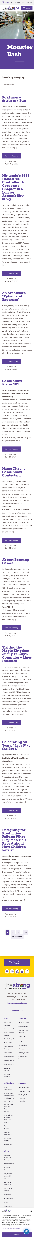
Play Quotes (8, 1206)
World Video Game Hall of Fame (23, 1039)
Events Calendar (9, 1039)
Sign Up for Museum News (17, 962)
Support (22, 1083)
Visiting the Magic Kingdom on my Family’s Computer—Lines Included (17, 654)
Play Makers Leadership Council (8, 1176)
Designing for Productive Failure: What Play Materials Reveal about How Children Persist (14, 840)
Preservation (8, 1144)
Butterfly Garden (24, 1053)
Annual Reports (9, 1198)
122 (26, 932)
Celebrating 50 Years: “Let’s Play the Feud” (16, 745)
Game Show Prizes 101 (12, 382)
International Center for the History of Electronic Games (9, 1106)
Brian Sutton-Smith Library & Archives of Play (9, 1095)
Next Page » (17, 937)
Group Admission (9, 1029)
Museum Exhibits (24, 1023)
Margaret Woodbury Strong (7, 1157)
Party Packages (9, 1057)
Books (6, 1202)
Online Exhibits (23, 1027)
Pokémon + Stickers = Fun (14, 99)
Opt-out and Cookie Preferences (11, 1228)
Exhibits (22, 1019)
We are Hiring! (17, 1010)
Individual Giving (24, 1087)
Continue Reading (13, 156)
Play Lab (21, 1049)
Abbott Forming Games (15, 561)
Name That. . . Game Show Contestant (13, 472)
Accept (17, 1235)
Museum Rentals (9, 1060)
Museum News (9, 1164)
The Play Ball (23, 1095)
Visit (6, 1019)
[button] (31, 1211)
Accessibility (8, 1053)
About (6, 1151)
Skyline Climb (23, 1045)
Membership (8, 1043)
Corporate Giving (24, 1091)
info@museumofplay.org (17, 1003)
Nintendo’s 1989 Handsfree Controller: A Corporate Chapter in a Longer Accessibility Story (15, 187)
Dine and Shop (9, 1064)
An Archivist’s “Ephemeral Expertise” (14, 296)
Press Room (8, 1194)
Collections (9, 1083)
